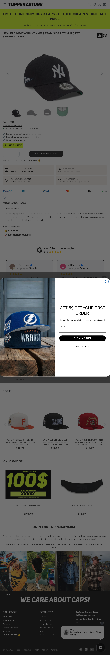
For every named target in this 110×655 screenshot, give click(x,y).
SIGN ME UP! (82, 338)
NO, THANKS (82, 347)
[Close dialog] (107, 281)
